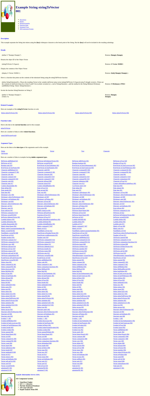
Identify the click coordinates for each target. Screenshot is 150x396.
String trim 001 (6, 307)
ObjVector (4, 153)
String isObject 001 (78, 278)
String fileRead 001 (43, 269)
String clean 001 (6, 262)
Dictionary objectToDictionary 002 (83, 195)
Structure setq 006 (119, 316)
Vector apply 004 (118, 332)
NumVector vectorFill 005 (80, 235)
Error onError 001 (7, 210)
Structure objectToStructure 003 (47, 312)
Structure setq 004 (43, 316)
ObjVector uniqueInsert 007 (10, 255)
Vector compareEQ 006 (120, 336)
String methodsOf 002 (8, 285)
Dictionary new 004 (7, 195)
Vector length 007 (7, 350)
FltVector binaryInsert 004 (80, 210)
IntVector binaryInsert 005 (80, 215)
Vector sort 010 (6, 363)
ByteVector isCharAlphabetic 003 (48, 165)
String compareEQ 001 (120, 262)
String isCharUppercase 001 (81, 276)
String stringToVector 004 (120, 113)
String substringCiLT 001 (45, 305)
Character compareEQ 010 (45, 177)
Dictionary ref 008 (78, 197)
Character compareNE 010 (80, 179)
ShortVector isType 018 (79, 258)
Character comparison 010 (121, 179)
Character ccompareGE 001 (122, 170)
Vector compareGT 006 (44, 339)
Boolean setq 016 (6, 165)
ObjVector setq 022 (43, 253)
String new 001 (118, 285)
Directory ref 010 (118, 204)
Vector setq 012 (42, 361)
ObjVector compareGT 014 (122, 240)
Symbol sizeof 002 (119, 327)
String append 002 (119, 260)
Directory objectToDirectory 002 (11, 204)
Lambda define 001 (119, 219)
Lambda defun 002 (119, 222)
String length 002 (77, 282)
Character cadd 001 (43, 170)
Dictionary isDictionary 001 (81, 192)
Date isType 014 (42, 188)
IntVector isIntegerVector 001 (10, 217)
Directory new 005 (78, 201)
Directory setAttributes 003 (122, 206)
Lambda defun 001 (78, 222)
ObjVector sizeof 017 (79, 253)
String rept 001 (6, 289)
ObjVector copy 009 (7, 244)
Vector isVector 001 (119, 348)
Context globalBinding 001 (46, 186)
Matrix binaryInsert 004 (8, 226)
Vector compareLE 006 (79, 339)
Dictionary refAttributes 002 (10, 199)
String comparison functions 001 (47, 267)
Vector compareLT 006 (120, 339)
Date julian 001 (77, 188)
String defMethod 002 (120, 267)
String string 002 (42, 291)
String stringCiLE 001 (79, 294)
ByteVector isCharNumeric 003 (47, 168)
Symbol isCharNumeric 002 (81, 323)
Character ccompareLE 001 (46, 172)
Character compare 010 (8, 177)
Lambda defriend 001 (44, 222)
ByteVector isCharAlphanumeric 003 (84, 165)
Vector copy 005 (118, 341)
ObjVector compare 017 (9, 240)
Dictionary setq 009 (119, 199)
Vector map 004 (42, 350)
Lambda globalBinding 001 (46, 224)
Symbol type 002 (77, 330)
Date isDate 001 (6, 188)
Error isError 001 (118, 208)
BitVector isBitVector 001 (80, 161)
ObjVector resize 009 (44, 251)
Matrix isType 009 (119, 226)
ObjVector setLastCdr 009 (9, 253)
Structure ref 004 (118, 312)
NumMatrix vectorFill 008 (9, 233)
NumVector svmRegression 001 (47, 235)
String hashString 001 (120, 271)
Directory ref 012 (6, 206)
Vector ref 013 (5, 354)
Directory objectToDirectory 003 (47, 204)
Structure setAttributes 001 (121, 314)
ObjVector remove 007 (8, 251)
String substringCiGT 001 (121, 303)
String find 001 (42, 271)
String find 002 (77, 271)
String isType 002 (78, 280)
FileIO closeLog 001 (44, 210)
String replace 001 (119, 287)
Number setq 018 (42, 237)
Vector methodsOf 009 (8, 352)
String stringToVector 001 (9, 113)
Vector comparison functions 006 (47, 341)
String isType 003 (119, 280)
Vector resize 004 (42, 357)
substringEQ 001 (6, 368)
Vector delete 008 (118, 343)
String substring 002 (7, 303)
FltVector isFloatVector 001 (46, 213)
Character (106, 151)
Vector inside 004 (42, 345)
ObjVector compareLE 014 (10, 242)
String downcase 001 (8, 269)
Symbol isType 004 (119, 325)
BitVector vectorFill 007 (45, 163)
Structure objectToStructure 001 (123, 309)
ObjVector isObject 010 (79, 246)
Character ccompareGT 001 (10, 172)
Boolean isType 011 (119, 163)
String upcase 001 (78, 307)
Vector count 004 (6, 343)
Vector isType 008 (78, 348)
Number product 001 (8, 237)
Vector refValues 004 (120, 354)
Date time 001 (117, 190)
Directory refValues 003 (80, 206)
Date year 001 (41, 192)
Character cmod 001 (78, 174)
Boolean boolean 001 (79, 163)
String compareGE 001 (8, 264)
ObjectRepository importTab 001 (123, 255)
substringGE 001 (77, 368)
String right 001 (42, 289)
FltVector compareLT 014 (9, 213)
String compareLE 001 (79, 264)
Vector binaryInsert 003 (44, 334)
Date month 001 (6, 190)
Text (82, 151)
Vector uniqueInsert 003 (121, 363)
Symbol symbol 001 (7, 330)
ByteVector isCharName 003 (10, 168)
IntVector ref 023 (77, 217)
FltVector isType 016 (79, 213)
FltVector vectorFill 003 (8, 215)
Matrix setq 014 (118, 228)
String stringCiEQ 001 (120, 291)
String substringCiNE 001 (80, 305)
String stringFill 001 (43, 296)
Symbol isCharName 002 (45, 323)
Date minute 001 (118, 188)
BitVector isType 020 (120, 161)
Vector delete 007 (77, 343)
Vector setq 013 (77, 361)
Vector (52, 151)
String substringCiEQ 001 (45, 303)
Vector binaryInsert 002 (8, 334)
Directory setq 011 (7, 208)
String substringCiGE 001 (80, 303)
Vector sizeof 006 (118, 361)
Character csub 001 (7, 181)
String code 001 (42, 262)
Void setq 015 (117, 366)
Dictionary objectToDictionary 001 (48, 195)
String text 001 (118, 305)
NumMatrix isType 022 (44, 231)
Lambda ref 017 (77, 224)
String (3, 151)
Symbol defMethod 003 (8, 321)
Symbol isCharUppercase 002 (123, 323)
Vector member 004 (119, 350)
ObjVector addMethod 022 (80, 237)
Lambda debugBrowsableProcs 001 (48, 219)
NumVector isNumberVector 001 (47, 233)
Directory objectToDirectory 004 (82, 204)
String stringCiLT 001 (120, 294)
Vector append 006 (7, 332)
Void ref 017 (76, 366)
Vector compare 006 (78, 336)
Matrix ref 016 (77, 228)
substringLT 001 (42, 370)
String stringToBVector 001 (81, 296)
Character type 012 (78, 183)
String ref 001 (41, 287)
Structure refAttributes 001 (45, 314)
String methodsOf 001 (120, 282)
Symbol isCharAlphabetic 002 (82, 321)
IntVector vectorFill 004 (121, 217)
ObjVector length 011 (44, 249)
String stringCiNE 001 (8, 296)
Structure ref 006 (6, 314)
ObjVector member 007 (79, 249)
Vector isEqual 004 (119, 345)
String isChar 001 (6, 273)
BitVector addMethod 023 (9, 161)
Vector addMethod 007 (120, 330)
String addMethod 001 (44, 260)
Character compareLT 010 (45, 179)
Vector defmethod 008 (44, 343)
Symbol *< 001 (6, 318)
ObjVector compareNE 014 (81, 242)
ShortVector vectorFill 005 (9, 260)
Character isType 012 (120, 181)
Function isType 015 (44, 215)
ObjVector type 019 (119, 253)
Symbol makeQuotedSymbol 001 (48, 327)
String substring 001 (119, 300)
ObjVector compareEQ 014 (46, 240)
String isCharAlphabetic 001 (46, 273)
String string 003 (77, 291)
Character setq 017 (7, 183)
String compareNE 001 (8, 267)
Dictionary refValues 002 (45, 199)
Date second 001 (42, 190)
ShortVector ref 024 (119, 258)
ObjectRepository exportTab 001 (82, 255)
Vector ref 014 (41, 354)
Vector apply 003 (77, 332)
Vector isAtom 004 (78, 345)
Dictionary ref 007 (43, 197)
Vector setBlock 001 (78, 359)
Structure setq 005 (78, 316)
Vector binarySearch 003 (80, 334)
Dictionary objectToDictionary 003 (124, 195)
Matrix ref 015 (42, 228)
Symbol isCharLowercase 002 (11, 323)
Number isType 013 (119, 235)
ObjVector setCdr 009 (120, 251)
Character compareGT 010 (122, 177)
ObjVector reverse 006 (79, 251)
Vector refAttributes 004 (80, 354)
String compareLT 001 (120, 264)
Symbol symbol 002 (43, 330)
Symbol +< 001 (42, 318)
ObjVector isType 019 (8, 249)
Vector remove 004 (7, 357)
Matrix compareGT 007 (45, 226)
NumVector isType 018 (79, 233)
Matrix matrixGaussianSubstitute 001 (13, 228)
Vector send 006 (118, 357)
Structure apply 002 (43, 309)
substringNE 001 (77, 370)
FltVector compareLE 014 (121, 210)
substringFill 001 (42, 368)
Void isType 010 (42, 366)
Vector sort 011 (42, 363)
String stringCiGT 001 (44, 294)
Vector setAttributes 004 (9, 359)
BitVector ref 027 (6, 163)
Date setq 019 (76, 190)
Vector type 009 (77, 363)
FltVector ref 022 (118, 213)
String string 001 (6, 291)
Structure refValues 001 (79, 314)
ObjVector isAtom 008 (120, 244)
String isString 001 (119, 278)
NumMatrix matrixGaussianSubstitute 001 (85, 231)
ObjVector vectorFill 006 (45, 255)
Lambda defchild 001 (79, 219)
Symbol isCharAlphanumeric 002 (124, 321)
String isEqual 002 (43, 278)
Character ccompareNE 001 (122, 172)
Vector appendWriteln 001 (45, 332)
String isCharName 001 (8, 276)
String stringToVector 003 (83, 113)
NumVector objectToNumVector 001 (125, 233)
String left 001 (5, 282)
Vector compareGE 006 (8, 339)
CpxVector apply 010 (79, 186)
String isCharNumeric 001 (45, 276)
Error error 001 (42, 208)
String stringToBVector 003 (10, 298)
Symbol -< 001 (77, 318)
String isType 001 (43, 280)
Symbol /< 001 (118, 318)
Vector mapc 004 (77, 350)
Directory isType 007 (44, 201)
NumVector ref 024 (7, 235)
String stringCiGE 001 (8, 294)
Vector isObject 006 (43, 348)
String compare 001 (78, 262)
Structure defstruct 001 (79, 309)
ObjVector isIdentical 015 (45, 246)
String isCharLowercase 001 (122, 273)
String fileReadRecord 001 (122, 269)
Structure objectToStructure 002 (11, 312)
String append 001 (78, 260)
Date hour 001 (118, 186)
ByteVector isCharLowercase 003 (124, 165)
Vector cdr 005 (6, 336)
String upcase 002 (119, 307)
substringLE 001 (6, 370)
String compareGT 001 (44, 264)
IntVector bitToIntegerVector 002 (123, 215)
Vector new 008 (77, 352)
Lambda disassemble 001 (9, 224)
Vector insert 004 (6, 345)
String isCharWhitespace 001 (122, 276)
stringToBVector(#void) (8, 135)
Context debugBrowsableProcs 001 (124, 183)
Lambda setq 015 (118, 224)
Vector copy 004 (77, 341)
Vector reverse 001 (78, 357)
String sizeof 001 (118, 289)
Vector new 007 (42, 352)
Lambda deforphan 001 (8, 222)
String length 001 (42, 282)
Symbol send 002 (77, 327)
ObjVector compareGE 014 (81, 240)
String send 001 (77, 289)
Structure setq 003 (7, 316)
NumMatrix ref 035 (119, 231)
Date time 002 (5, 192)
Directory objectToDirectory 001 (123, 201)
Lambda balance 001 (8, 219)
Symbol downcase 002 (44, 321)
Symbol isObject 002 (44, 325)
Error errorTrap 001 (78, 208)
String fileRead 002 (78, 269)
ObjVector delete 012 (44, 244)
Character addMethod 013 (9, 170)
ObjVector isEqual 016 (8, 246)
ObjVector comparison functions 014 (125, 242)
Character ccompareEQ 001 (81, 170)
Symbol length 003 (7, 327)
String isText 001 (6, 280)
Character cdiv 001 (7, 174)
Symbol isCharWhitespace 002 (11, 325)
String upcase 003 (7, 309)
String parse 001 (6, 287)
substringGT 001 (118, 368)
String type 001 (42, 307)
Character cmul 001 (119, 174)
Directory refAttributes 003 (46, 206)
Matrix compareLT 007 (79, 226)
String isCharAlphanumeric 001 (82, 273)
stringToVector (5, 128)
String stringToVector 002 (46, 113)
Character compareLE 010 (9, 179)
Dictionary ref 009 (119, 197)
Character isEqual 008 (44, 181)
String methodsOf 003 (44, 285)
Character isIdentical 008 (80, 181)
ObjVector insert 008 (79, 244)
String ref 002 (76, 287)
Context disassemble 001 (9, 186)
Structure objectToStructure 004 (82, 312)
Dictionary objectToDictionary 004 (12, 197)
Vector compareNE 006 (8, 341)
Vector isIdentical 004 (8, 348)
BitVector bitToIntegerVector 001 (48, 161)
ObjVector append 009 (120, 237)
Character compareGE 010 (80, 177)
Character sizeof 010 (44, 183)
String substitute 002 (78, 300)
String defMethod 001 (79, 267)
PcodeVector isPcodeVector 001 (11, 258)
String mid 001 (77, 285)
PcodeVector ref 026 (43, 258)
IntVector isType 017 (44, 217)
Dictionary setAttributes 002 (81, 199)
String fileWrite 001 (7, 271)
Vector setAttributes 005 (45, 359)
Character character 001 (45, 174)
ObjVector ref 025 (119, 249)
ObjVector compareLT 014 (46, 242)
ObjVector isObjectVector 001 (123, 246)
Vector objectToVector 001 (122, 352)
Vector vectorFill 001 (8, 366)
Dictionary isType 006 (120, 192)
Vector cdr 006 (42, 336)
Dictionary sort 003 (7, 201)
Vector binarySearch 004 (121, 334)
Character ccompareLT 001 (81, 172)
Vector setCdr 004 (119, 359)
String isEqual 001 (7, 278)
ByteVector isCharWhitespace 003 (124, 168)
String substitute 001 (43, 300)
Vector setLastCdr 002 (8, 361)
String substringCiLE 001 (9, 305)
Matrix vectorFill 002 (8, 231)
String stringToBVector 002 (122, 296)
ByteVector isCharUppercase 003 (83, 168)
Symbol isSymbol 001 (79, 325)
